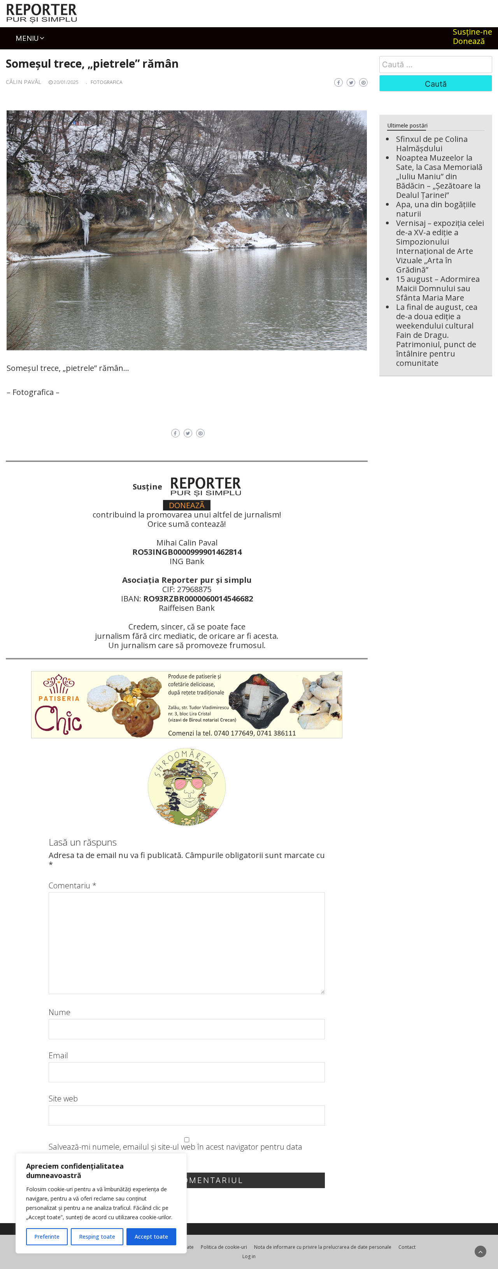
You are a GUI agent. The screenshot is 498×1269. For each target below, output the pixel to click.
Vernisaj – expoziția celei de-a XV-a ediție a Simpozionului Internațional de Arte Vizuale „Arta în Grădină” (440, 246)
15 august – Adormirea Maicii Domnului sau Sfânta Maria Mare (438, 288)
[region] (101, 1203)
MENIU (27, 38)
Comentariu (72, 885)
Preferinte (47, 1236)
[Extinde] (357, 120)
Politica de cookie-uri (224, 1247)
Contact (407, 1247)
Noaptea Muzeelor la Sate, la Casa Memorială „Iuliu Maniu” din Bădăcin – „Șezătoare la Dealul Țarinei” (439, 176)
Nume (59, 1012)
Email (58, 1055)
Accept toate (151, 1236)
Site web (63, 1098)
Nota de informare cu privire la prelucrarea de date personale (322, 1247)
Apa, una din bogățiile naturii (436, 209)
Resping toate (97, 1236)
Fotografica (107, 82)
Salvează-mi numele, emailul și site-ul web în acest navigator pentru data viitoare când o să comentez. (175, 1151)
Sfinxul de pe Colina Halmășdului (432, 144)
